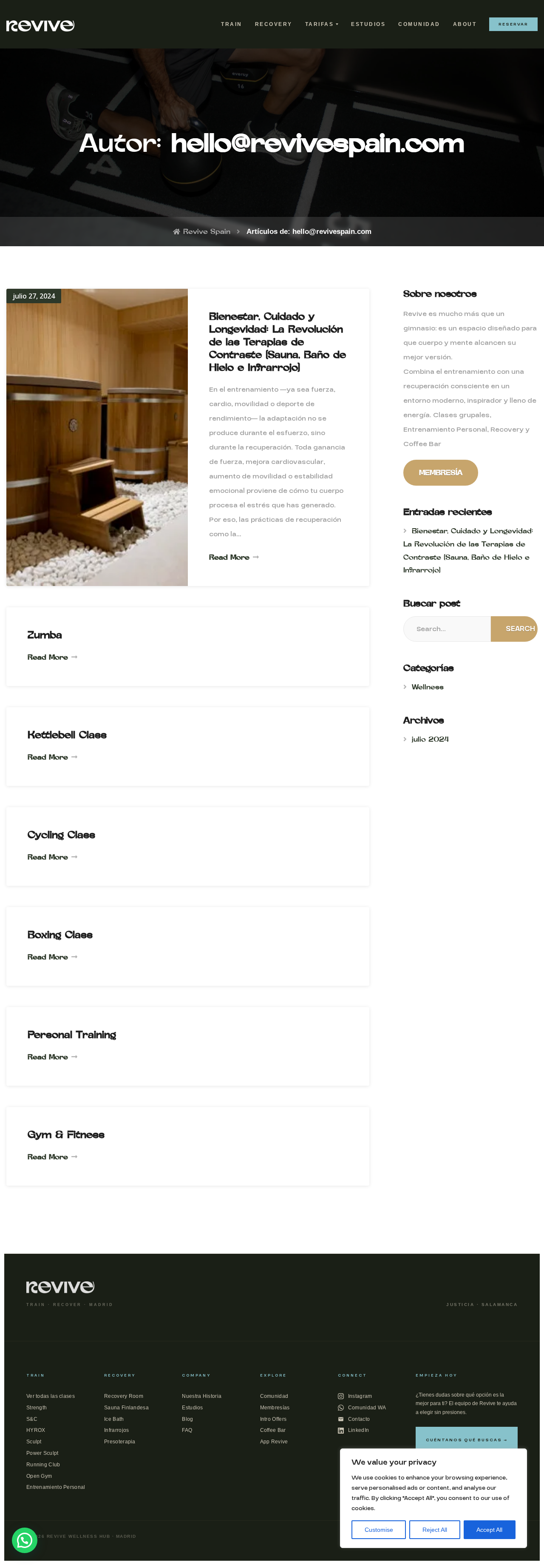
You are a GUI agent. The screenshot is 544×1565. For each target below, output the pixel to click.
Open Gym (39, 1476)
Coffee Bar (273, 1430)
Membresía (440, 472)
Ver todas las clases (50, 1396)
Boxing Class (60, 934)
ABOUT (465, 24)
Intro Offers (273, 1419)
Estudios (192, 1408)
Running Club (43, 1465)
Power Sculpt (42, 1453)
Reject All (434, 1529)
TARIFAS (319, 24)
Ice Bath (114, 1419)
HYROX (35, 1430)
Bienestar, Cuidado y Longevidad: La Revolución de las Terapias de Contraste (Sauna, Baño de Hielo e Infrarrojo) (277, 341)
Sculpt (34, 1442)
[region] (433, 1498)
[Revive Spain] (40, 24)
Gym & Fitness (66, 1134)
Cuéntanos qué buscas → (466, 1440)
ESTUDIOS (368, 24)
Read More (229, 557)
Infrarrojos (116, 1430)
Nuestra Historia (201, 1396)
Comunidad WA (367, 1408)
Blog (187, 1419)
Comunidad (274, 1396)
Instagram (360, 1396)
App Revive (274, 1442)
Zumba (45, 634)
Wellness (428, 687)
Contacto (359, 1419)
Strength (36, 1408)
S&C (31, 1419)
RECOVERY (273, 24)
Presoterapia (120, 1442)
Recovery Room (123, 1396)
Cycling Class (61, 834)
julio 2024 (430, 739)
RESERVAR (513, 24)
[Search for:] (446, 629)
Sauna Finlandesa (126, 1408)
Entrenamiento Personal (55, 1487)
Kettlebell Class (67, 734)
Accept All (489, 1529)
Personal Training (72, 1034)
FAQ (187, 1430)
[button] (24, 1540)
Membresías (275, 1408)
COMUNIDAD (419, 24)
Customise (379, 1529)
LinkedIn (358, 1430)
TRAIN (231, 24)
